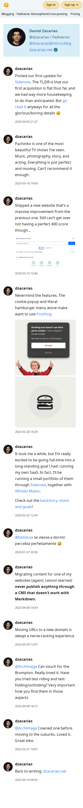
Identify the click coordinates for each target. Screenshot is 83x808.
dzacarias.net (41, 49)
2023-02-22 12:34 (26, 515)
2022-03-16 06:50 (26, 780)
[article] (41, 95)
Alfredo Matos (27, 491)
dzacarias (24, 68)
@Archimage (26, 666)
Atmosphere (39, 14)
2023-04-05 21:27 (26, 121)
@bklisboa (24, 537)
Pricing (75, 14)
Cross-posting (57, 14)
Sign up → (71, 5)
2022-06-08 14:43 (26, 607)
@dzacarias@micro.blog (50, 43)
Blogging (8, 14)
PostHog (44, 314)
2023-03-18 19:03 (26, 183)
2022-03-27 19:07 (26, 749)
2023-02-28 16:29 (26, 432)
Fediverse (23, 14)
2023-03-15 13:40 (26, 273)
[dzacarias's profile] (8, 71)
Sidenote (22, 81)
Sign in (51, 5)
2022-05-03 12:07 (26, 644)
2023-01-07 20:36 (26, 552)
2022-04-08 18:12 (26, 706)
